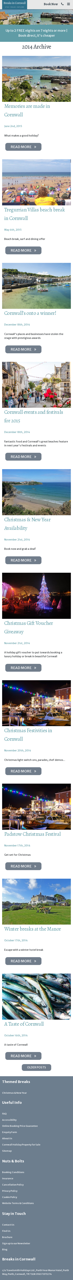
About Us (7, 1138)
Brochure (7, 1237)
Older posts (36, 1067)
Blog (4, 1249)
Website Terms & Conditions (18, 1203)
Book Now (51, 4)
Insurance (7, 1178)
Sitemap (7, 1150)
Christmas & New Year (14, 1092)
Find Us (6, 1230)
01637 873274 (44, 1274)
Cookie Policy (9, 1197)
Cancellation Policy (13, 1184)
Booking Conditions (13, 1172)
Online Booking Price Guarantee (20, 1125)
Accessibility (9, 1119)
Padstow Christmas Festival (32, 834)
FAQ (4, 1113)
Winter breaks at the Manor (32, 928)
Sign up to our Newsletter (16, 1243)
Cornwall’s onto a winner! (30, 313)
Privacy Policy (9, 1190)
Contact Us (8, 1224)
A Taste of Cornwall (24, 1023)
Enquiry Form (9, 1132)
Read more (21, 147)
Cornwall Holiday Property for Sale (21, 1144)
